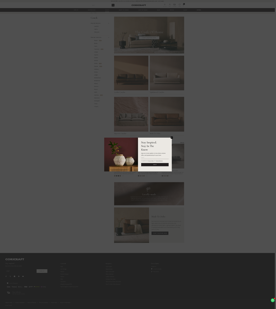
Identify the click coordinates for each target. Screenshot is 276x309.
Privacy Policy (151, 160)
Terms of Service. (159, 160)
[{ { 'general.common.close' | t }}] (172, 138)
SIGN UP (155, 164)
